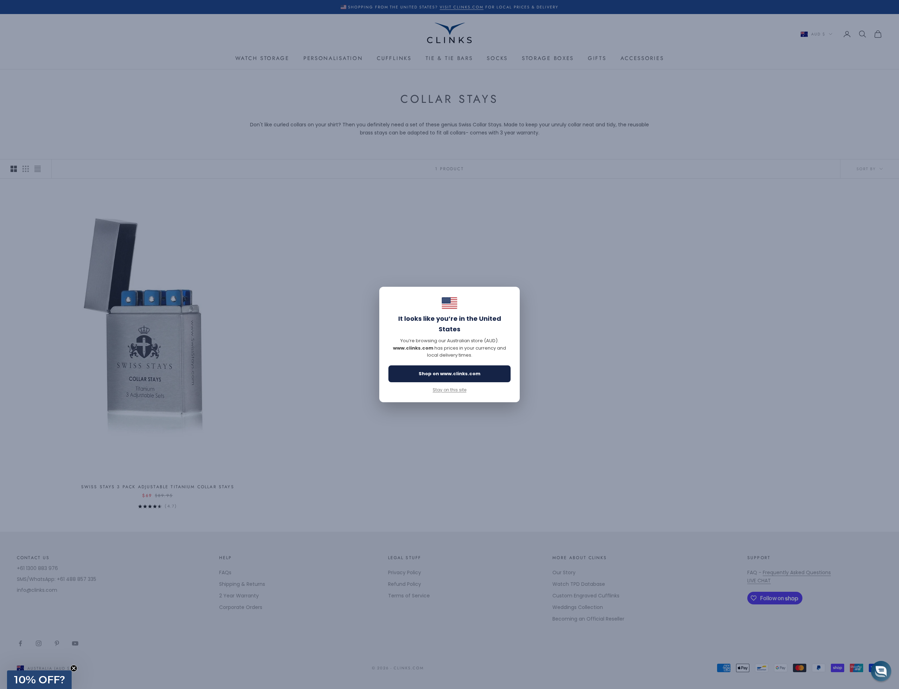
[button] (39, 679)
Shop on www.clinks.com (449, 373)
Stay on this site (449, 390)
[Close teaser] (73, 668)
